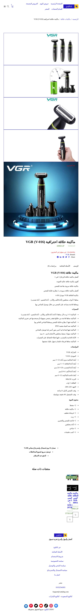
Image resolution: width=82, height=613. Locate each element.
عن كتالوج (57, 547)
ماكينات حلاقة (66, 19)
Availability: (71, 252)
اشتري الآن (75, 488)
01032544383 (60, 587)
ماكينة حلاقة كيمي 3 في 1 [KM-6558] (69, 500)
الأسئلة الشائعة (65, 266)
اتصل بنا (57, 575)
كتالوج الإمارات (54, 596)
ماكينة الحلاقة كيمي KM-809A (75, 498)
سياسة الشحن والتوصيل (57, 566)
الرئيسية (75, 19)
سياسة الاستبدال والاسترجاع (57, 570)
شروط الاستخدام (57, 556)
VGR (67, 254)
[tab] (75, 266)
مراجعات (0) (52, 266)
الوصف (75, 266)
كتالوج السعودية (66, 596)
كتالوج (46, 609)
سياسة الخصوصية (57, 561)
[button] (75, 514)
